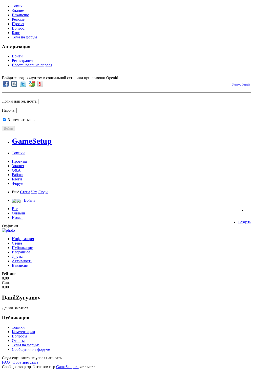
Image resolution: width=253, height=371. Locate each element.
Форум (17, 183)
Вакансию (20, 15)
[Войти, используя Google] (32, 84)
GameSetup (32, 141)
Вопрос (18, 28)
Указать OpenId (241, 84)
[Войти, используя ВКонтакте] (14, 84)
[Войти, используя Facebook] (6, 84)
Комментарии (23, 332)
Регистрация (22, 60)
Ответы (18, 340)
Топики (18, 153)
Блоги (17, 179)
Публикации (22, 248)
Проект (18, 24)
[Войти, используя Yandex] (40, 84)
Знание (18, 10)
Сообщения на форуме (31, 349)
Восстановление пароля (32, 65)
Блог (16, 33)
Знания (18, 166)
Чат (34, 192)
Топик (17, 6)
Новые (17, 217)
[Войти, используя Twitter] (23, 84)
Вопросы (19, 336)
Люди (43, 192)
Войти (17, 56)
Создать (244, 222)
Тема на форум (24, 37)
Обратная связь (25, 362)
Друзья (17, 256)
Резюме (18, 19)
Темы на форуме (26, 345)
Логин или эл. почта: (20, 101)
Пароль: (8, 110)
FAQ (6, 362)
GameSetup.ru (67, 367)
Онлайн (18, 213)
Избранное (21, 252)
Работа (17, 175)
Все (15, 209)
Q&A (16, 170)
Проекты (19, 161)
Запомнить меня (21, 120)
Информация (23, 239)
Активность (22, 261)
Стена (25, 192)
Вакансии (20, 265)
